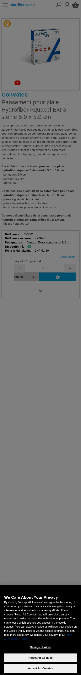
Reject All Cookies (40, 657)
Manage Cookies (40, 647)
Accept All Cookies (40, 668)
